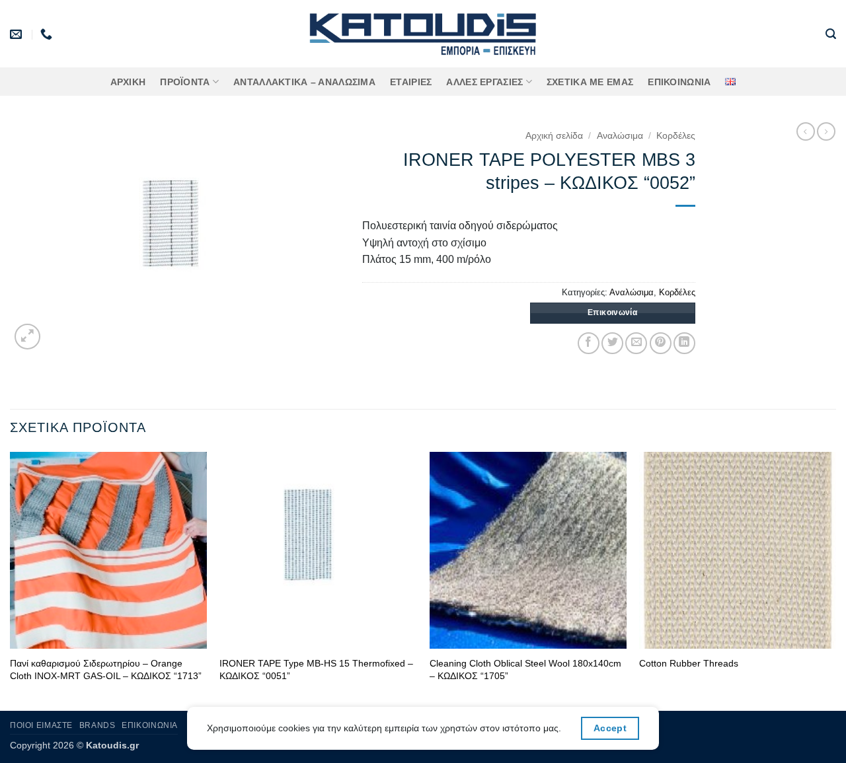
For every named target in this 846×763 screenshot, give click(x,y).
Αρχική (128, 82)
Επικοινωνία (679, 82)
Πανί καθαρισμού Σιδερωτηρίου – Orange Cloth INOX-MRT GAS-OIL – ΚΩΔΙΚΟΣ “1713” (106, 669)
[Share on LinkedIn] (684, 343)
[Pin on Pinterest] (661, 343)
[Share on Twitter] (612, 343)
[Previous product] (826, 131)
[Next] (835, 580)
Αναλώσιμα (620, 136)
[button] (831, 34)
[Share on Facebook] (588, 343)
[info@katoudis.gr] (17, 34)
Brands (97, 725)
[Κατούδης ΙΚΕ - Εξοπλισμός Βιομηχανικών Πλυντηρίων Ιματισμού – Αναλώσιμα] (423, 34)
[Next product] (805, 131)
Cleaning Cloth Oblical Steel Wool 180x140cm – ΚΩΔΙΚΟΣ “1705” (525, 669)
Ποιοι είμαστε (41, 725)
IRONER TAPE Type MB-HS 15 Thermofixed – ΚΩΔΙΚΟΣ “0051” (316, 669)
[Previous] (10, 580)
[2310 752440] (48, 34)
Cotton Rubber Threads (688, 663)
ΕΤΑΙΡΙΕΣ (411, 82)
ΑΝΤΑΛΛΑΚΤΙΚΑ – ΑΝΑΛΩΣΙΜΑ (304, 82)
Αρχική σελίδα (554, 136)
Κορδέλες (675, 136)
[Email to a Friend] (636, 343)
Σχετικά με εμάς (590, 82)
